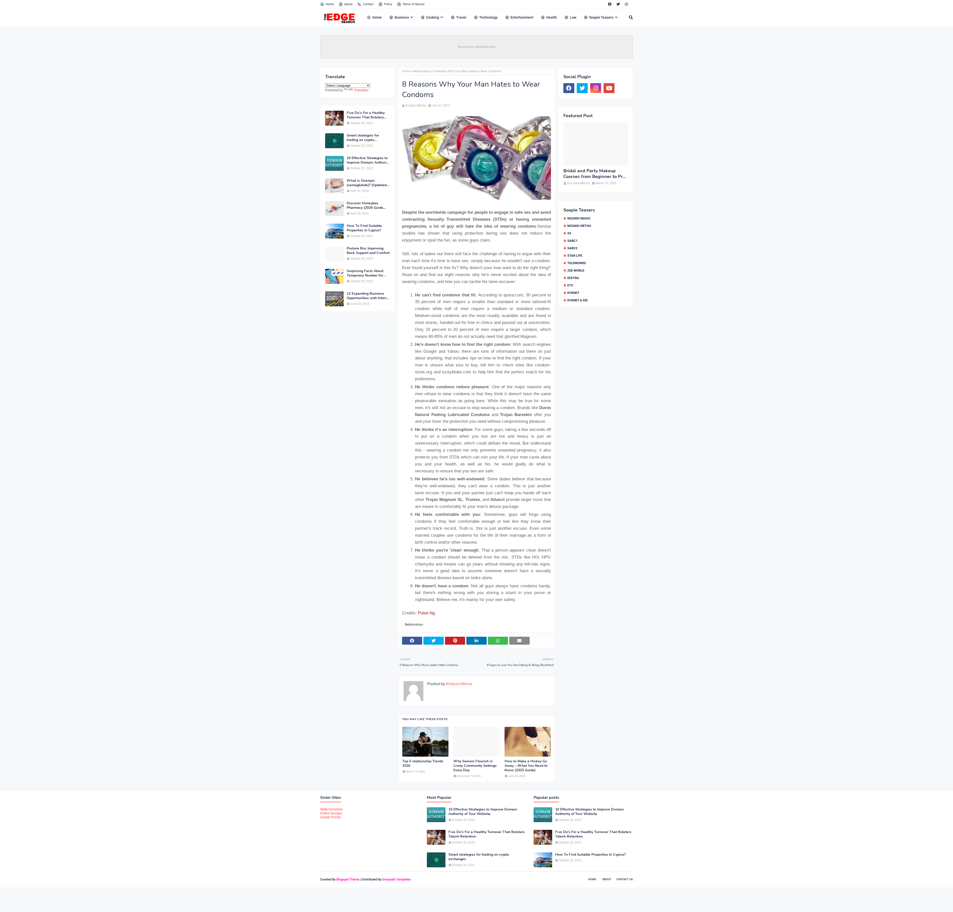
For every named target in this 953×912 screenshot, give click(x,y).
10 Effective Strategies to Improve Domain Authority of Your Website (368, 160)
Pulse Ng (426, 612)
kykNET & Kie (577, 300)
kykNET (573, 293)
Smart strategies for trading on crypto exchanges (363, 137)
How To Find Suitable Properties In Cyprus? (364, 228)
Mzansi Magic (579, 218)
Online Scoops (331, 813)
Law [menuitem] (573, 17)
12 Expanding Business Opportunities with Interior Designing (368, 295)
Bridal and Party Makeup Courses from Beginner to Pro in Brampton (594, 174)
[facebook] (610, 4)
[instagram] (626, 4)
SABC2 (572, 248)
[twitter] (618, 4)
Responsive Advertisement (476, 47)
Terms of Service (413, 4)
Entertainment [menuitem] (522, 17)
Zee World (575, 270)
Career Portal (330, 817)
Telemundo (576, 263)
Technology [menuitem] (488, 17)
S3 (569, 233)
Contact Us (624, 879)
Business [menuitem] (402, 17)
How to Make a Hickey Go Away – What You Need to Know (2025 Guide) (526, 765)
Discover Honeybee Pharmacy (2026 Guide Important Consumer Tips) (368, 205)
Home (330, 4)
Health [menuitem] (551, 17)
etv (570, 285)
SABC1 (572, 241)
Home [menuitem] (377, 17)
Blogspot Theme (347, 879)
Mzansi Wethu (579, 226)
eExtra (573, 278)
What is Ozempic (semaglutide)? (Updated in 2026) (366, 182)
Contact (368, 4)
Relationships (422, 71)
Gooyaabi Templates (396, 879)
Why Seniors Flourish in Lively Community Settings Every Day (475, 765)
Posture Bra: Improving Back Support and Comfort (368, 250)
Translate (361, 90)
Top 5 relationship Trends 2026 (422, 763)
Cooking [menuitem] (432, 17)
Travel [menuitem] (461, 17)
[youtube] (609, 88)
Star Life (574, 255)
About (348, 4)
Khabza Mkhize (415, 105)
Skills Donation (331, 809)
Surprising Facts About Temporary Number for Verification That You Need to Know (365, 273)
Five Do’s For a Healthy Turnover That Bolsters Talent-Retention (366, 115)
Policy (388, 4)
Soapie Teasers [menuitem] (601, 17)
